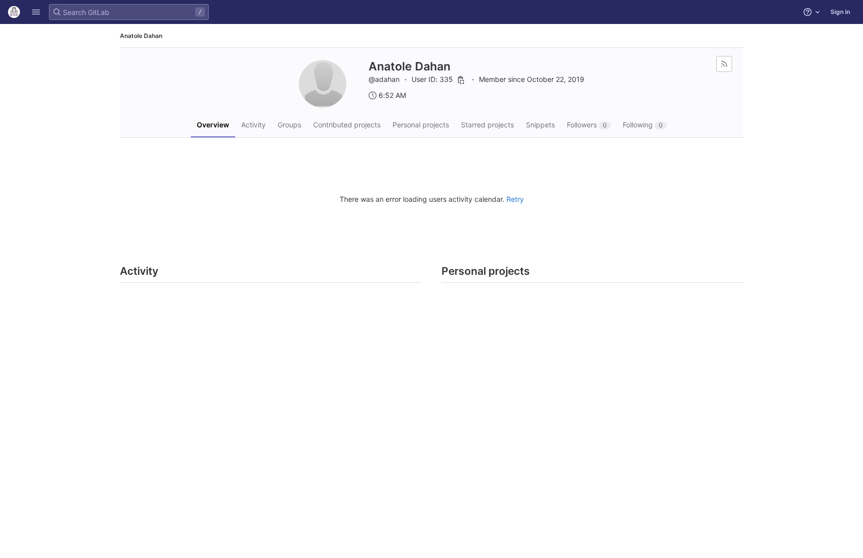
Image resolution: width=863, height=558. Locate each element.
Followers (587, 124)
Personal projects (421, 124)
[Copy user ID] (461, 80)
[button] (36, 12)
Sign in (840, 11)
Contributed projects (347, 124)
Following (643, 124)
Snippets (540, 124)
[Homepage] (14, 12)
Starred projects (487, 124)
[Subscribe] (724, 64)
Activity (253, 124)
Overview (213, 124)
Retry (515, 199)
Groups (289, 124)
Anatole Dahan (141, 35)
